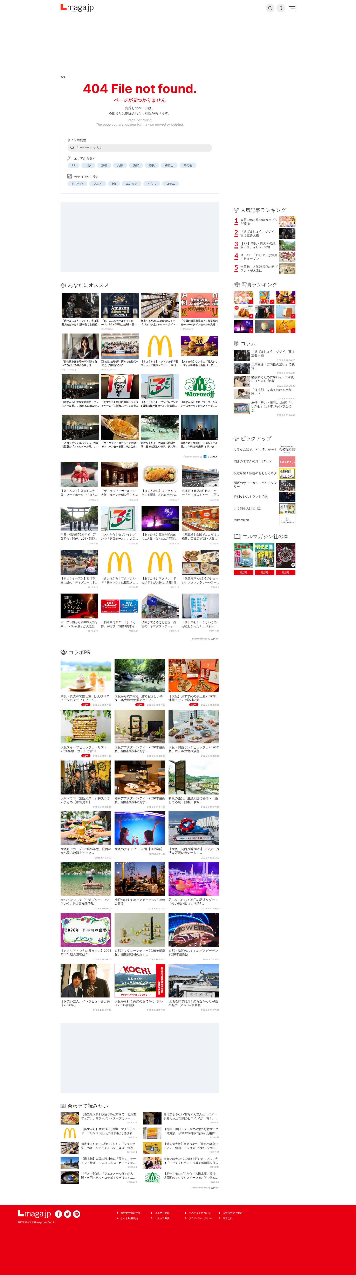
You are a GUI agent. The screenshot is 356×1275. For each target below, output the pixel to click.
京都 (104, 165)
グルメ (97, 183)
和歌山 (169, 165)
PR (73, 165)
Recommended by (193, 456)
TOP (63, 77)
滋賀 (136, 165)
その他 (188, 165)
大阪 (88, 165)
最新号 (243, 572)
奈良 (152, 165)
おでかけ (77, 183)
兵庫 (120, 165)
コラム (170, 183)
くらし (152, 183)
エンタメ (131, 183)
